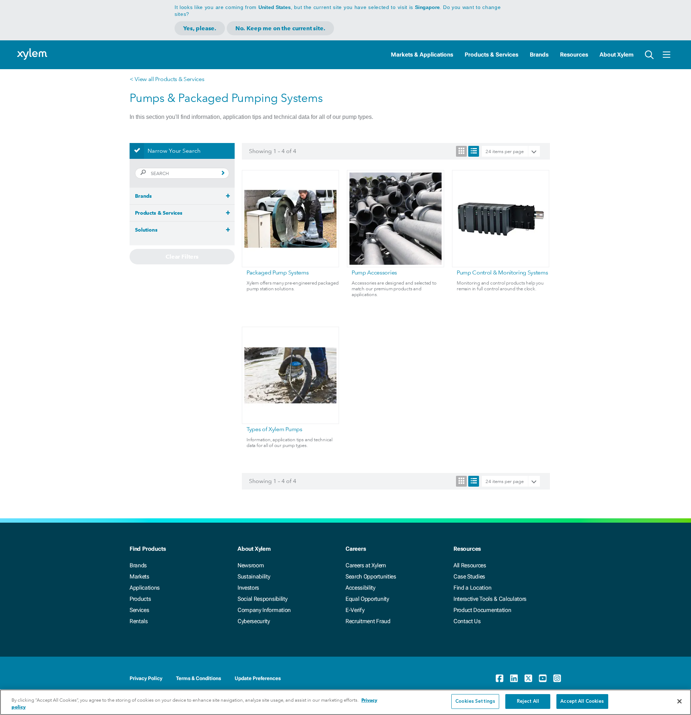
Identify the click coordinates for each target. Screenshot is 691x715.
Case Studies (469, 576)
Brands (539, 54)
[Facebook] (499, 678)
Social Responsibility (262, 598)
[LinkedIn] (514, 678)
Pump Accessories (374, 272)
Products (140, 598)
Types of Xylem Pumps (274, 429)
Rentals (139, 621)
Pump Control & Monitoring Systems (502, 272)
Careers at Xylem (366, 565)
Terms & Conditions (198, 678)
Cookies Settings (475, 701)
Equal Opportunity (367, 598)
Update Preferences (258, 678)
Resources (574, 54)
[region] (345, 702)
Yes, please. (199, 28)
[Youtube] (542, 678)
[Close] (679, 701)
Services (139, 610)
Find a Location (472, 587)
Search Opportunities (371, 576)
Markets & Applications (422, 54)
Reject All (528, 701)
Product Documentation (482, 610)
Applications (145, 587)
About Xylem (616, 54)
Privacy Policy (146, 678)
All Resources (469, 565)
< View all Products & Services (167, 79)
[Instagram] (557, 678)
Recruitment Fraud (368, 621)
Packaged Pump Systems (277, 272)
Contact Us (467, 621)
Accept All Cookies (582, 701)
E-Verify (355, 610)
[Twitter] (528, 678)
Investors (248, 587)
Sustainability (254, 576)
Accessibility (360, 587)
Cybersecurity (254, 621)
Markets (139, 576)
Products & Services (491, 54)
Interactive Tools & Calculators (490, 598)
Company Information (264, 610)
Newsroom (251, 565)
